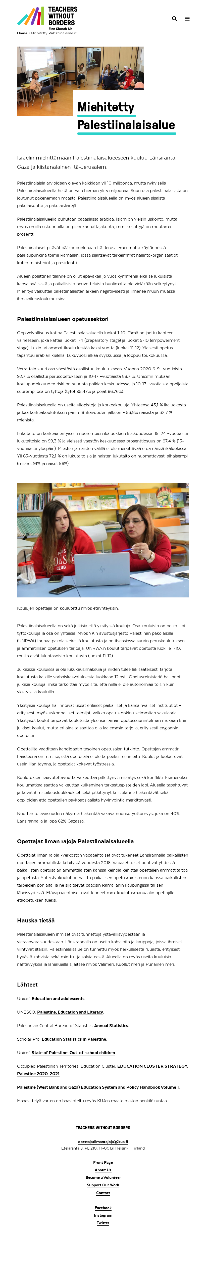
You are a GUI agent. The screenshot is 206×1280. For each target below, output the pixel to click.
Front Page (103, 1162)
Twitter (103, 1223)
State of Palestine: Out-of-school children (73, 1052)
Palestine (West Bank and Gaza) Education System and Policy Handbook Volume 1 (98, 1087)
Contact (103, 1193)
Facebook (103, 1208)
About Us (103, 1170)
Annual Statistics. (111, 1025)
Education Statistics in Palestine (74, 1039)
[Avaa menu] (186, 19)
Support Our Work (103, 1185)
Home (22, 33)
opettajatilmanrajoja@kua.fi (103, 1142)
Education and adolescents (58, 998)
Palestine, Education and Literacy (70, 1012)
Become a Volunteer (103, 1177)
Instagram (103, 1215)
